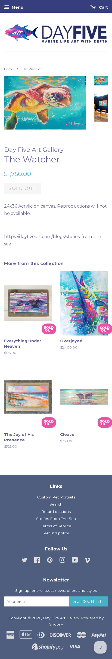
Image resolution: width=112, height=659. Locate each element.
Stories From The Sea (56, 518)
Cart (103, 7)
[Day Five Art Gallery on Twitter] (24, 561)
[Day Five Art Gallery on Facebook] (37, 561)
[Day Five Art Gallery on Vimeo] (88, 561)
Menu (17, 7)
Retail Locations (56, 511)
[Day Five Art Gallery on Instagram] (62, 561)
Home (9, 69)
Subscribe (88, 601)
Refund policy (56, 533)
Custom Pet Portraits (56, 497)
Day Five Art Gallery (61, 618)
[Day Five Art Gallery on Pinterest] (50, 561)
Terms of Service (56, 526)
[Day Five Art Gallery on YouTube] (75, 561)
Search (56, 504)
